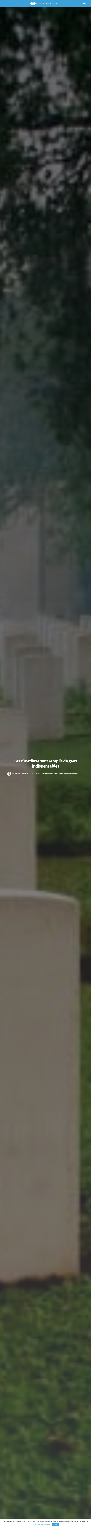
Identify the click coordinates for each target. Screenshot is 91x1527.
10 (83, 773)
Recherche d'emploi (71, 773)
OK (55, 1524)
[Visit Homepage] (44, 3)
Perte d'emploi (58, 773)
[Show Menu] (84, 3)
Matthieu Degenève (21, 773)
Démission (49, 773)
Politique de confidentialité (41, 1524)
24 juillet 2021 (36, 773)
